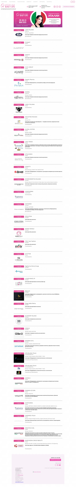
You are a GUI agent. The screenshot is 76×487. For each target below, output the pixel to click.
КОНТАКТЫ (49, 1)
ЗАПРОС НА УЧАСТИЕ (55, 459)
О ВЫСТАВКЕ (4, 1)
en (74, 1)
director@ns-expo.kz (19, 482)
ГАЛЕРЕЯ (35, 1)
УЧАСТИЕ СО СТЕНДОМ (68, 6)
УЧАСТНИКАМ (12, 1)
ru (71, 1)
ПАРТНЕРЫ (42, 1)
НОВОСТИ (29, 1)
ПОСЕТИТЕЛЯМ (21, 1)
